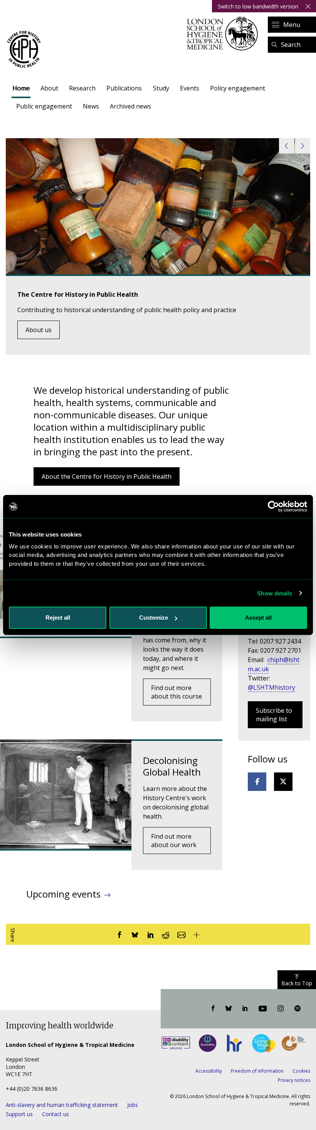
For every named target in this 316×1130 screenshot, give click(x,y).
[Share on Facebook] (119, 934)
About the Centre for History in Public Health (106, 476)
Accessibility (208, 1071)
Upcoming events (63, 894)
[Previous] (286, 146)
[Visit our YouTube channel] (263, 1009)
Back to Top (296, 983)
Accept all (258, 617)
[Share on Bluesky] (135, 934)
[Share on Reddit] (165, 934)
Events (189, 88)
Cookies (301, 1071)
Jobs (132, 1104)
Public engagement (44, 106)
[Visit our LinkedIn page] (245, 1009)
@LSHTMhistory (271, 687)
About (49, 88)
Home (21, 88)
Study (161, 88)
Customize (153, 617)
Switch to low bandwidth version (258, 6)
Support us (19, 1114)
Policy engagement (237, 88)
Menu (291, 24)
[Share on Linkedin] (150, 934)
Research (82, 88)
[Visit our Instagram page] (280, 1009)
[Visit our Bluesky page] (228, 1009)
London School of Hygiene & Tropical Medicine (224, 33)
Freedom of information (257, 1071)
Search (291, 44)
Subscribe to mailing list (274, 714)
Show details (274, 593)
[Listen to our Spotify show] (297, 1009)
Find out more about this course (176, 692)
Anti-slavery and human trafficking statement (62, 1104)
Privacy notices (294, 1080)
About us (38, 330)
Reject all (57, 617)
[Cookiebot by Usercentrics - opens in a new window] (273, 506)
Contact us (55, 1114)
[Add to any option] (196, 934)
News (91, 106)
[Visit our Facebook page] (213, 1009)
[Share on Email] (181, 934)
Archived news (130, 106)
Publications (124, 88)
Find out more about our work (174, 840)
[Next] (302, 146)
